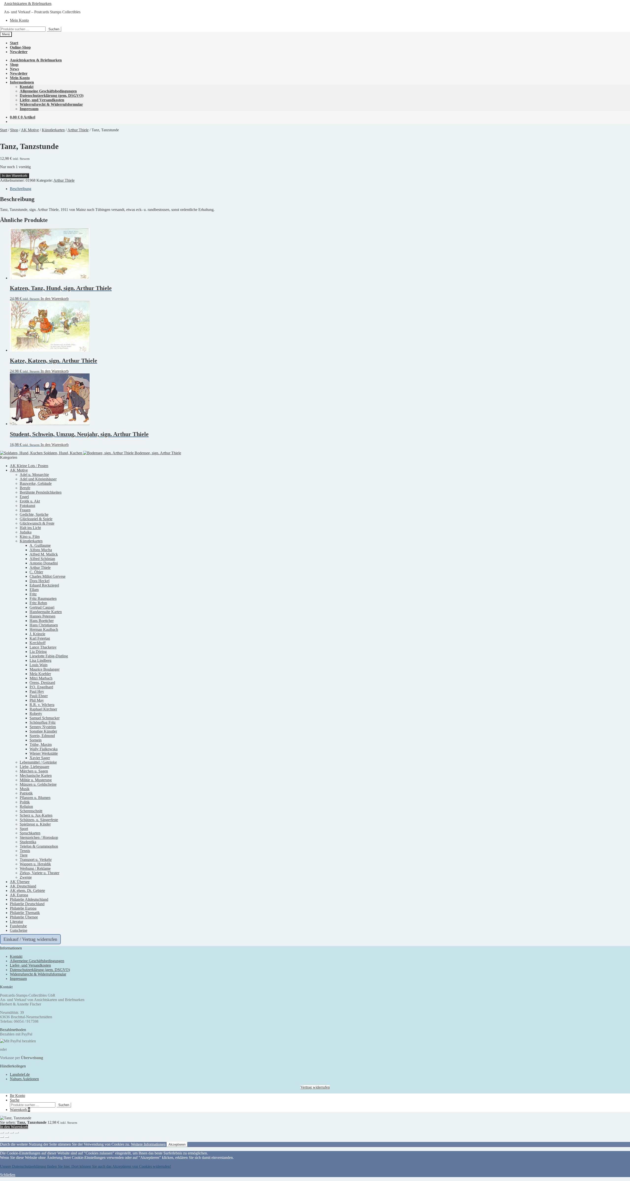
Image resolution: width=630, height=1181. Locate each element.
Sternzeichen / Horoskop (39, 837)
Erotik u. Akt (30, 501)
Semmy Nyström (43, 727)
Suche (14, 1100)
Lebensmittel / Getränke (38, 762)
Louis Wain (38, 665)
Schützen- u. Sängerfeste (39, 820)
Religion (26, 806)
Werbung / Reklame (35, 868)
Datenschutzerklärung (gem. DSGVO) (51, 95)
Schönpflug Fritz (43, 722)
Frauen (25, 510)
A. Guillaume (40, 545)
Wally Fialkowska (44, 749)
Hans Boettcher (42, 621)
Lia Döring (38, 652)
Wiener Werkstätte (44, 753)
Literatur (16, 921)
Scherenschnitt (31, 811)
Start (14, 43)
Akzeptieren (177, 1144)
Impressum (29, 109)
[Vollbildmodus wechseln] (7, 1132)
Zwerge (26, 877)
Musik (25, 789)
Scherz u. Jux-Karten (36, 815)
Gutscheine (18, 930)
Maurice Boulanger (45, 669)
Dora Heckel (39, 581)
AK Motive (30, 130)
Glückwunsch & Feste (37, 523)
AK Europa (19, 895)
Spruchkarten (30, 833)
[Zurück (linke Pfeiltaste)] (2, 1137)
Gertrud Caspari (42, 607)
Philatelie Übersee (24, 917)
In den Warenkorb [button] (55, 298)
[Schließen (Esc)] (17, 1132)
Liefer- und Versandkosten (42, 100)
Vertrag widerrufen (315, 1087)
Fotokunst (27, 505)
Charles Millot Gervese (47, 576)
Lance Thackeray (43, 647)
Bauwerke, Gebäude (36, 483)
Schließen (7, 1175)
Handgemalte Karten (46, 612)
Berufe (25, 488)
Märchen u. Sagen (34, 771)
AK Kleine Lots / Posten (29, 466)
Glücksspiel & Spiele (36, 519)
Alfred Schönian (42, 559)
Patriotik (26, 793)
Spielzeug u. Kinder (35, 824)
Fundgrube (18, 926)
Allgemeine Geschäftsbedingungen (48, 91)
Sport (24, 829)
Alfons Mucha (41, 550)
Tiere (24, 855)
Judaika (26, 532)
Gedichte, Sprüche (34, 514)
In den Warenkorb (14, 175)
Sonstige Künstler (43, 731)
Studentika (28, 842)
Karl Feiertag (40, 638)
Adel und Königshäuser (38, 479)
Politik (25, 802)
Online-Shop (20, 47)
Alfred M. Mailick (44, 554)
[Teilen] (12, 1132)
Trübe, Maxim (41, 744)
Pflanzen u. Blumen (35, 798)
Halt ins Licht (30, 528)
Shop (14, 64)
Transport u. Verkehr (36, 859)
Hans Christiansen (44, 625)
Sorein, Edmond (42, 736)
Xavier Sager (40, 758)
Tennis (25, 851)
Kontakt (26, 87)
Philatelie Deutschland (27, 904)
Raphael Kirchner (43, 709)
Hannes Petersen (42, 616)
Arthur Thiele (78, 130)
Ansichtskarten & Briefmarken (27, 3)
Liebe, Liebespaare (34, 767)
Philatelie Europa (23, 908)
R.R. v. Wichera (42, 705)
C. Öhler (36, 572)
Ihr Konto (17, 1095)
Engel (24, 497)
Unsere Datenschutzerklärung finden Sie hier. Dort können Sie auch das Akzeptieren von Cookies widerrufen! (85, 1166)
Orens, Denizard (42, 682)
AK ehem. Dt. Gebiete (27, 890)
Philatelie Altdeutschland (29, 899)
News (14, 69)
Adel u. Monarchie (34, 474)
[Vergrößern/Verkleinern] (2, 1132)
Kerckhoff (38, 643)
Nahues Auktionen (24, 1079)
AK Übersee (20, 882)
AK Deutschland (23, 886)
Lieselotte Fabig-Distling (49, 656)
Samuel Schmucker (45, 718)
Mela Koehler (40, 674)
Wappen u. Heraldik (35, 864)
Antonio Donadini (44, 563)
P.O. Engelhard (41, 687)
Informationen (22, 82)
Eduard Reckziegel (44, 585)
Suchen (53, 29)
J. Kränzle (37, 634)
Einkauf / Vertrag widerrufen (30, 939)
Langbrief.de (20, 1074)
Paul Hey (37, 691)
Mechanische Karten (36, 775)
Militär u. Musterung (36, 780)
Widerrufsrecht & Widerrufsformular (51, 104)
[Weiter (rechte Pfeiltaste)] (7, 1137)
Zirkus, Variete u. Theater (39, 873)
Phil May (37, 700)
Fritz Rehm (38, 603)
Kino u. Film (30, 536)
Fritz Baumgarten (43, 598)
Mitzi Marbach (41, 678)
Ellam (34, 590)
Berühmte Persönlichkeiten (41, 492)
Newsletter (19, 52)
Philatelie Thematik (25, 913)
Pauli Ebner (39, 696)
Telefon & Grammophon (39, 846)
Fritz (33, 594)
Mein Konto (19, 20)
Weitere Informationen (148, 1144)
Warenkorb (20, 1109)
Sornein (36, 740)
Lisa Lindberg (40, 660)
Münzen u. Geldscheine (38, 784)
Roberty (36, 713)
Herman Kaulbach (44, 629)
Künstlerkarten (53, 130)
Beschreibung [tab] (20, 189)
